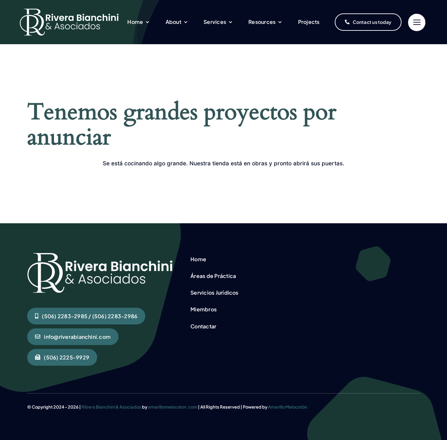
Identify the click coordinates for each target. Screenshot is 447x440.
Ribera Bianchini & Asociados (111, 407)
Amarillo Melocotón (287, 407)
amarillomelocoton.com (172, 407)
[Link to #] (416, 22)
